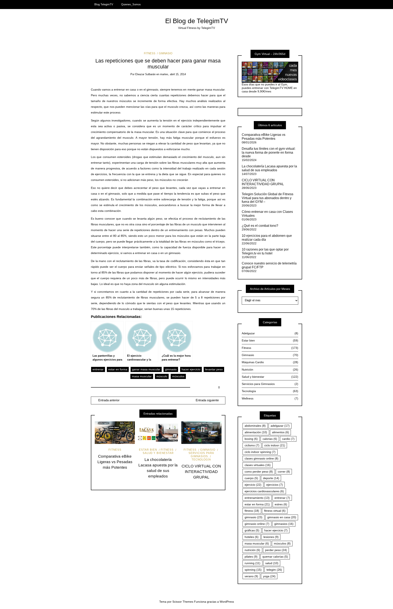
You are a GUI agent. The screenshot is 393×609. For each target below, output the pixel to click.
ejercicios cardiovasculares (264, 491)
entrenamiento (257, 497)
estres (281, 504)
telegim (274, 569)
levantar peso (214, 369)
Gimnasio (165, 53)
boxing (251, 438)
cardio (288, 438)
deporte (271, 478)
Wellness (270, 398)
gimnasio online (257, 523)
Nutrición (270, 369)
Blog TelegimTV (103, 4)
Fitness (149, 53)
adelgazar (280, 425)
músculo (161, 376)
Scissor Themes (182, 601)
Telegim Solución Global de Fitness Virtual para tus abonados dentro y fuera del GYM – (267, 198)
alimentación (256, 432)
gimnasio (171, 369)
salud (271, 563)
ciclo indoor (274, 445)
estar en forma (117, 369)
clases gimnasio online (261, 458)
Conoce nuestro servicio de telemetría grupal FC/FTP (269, 265)
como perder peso (259, 471)
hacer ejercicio (191, 369)
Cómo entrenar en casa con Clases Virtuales (267, 213)
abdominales (255, 425)
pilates (251, 556)
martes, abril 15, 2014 (173, 74)
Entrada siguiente (207, 400)
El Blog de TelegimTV (196, 21)
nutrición (252, 550)
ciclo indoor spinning (260, 452)
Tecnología (201, 459)
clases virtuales (258, 465)
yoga (269, 576)
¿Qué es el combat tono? (260, 225)
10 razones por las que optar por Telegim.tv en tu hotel (265, 251)
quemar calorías (275, 556)
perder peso (276, 550)
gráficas (252, 530)
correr (284, 471)
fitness (252, 510)
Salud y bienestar (158, 453)
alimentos (280, 432)
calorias (270, 438)
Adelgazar (270, 333)
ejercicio (253, 484)
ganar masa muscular (146, 369)
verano (251, 576)
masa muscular (142, 376)
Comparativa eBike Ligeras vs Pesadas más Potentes (114, 462)
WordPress (227, 601)
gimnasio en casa (281, 517)
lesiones (271, 537)
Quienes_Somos (131, 4)
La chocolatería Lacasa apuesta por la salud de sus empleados (269, 168)
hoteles (252, 537)
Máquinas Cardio (270, 362)
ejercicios (274, 484)
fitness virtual (275, 510)
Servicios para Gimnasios (201, 454)
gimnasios (284, 523)
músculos (178, 376)
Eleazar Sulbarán (145, 74)
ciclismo (252, 445)
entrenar (98, 369)
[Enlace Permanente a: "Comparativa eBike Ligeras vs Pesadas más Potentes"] (115, 432)
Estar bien (148, 449)
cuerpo (251, 478)
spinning (253, 569)
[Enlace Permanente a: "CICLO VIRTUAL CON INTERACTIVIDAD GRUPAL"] (201, 432)
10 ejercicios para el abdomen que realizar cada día (267, 237)
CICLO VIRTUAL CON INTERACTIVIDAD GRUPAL (201, 471)
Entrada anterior (108, 400)
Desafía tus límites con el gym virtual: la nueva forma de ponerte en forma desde (268, 152)
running (252, 563)
